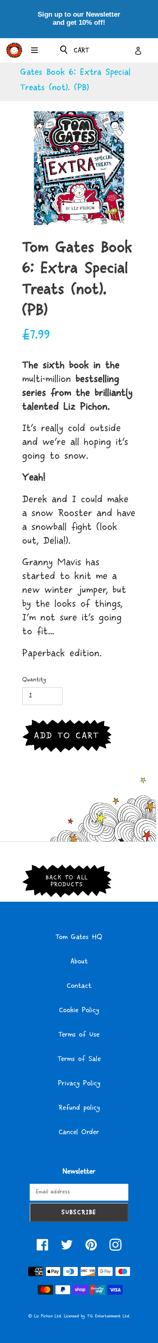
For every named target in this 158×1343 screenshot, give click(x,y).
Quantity (34, 679)
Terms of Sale (79, 1059)
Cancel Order (79, 1132)
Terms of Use (79, 1035)
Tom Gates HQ (79, 937)
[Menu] (34, 49)
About (79, 961)
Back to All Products (67, 881)
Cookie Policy (79, 1010)
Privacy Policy (79, 1083)
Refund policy (79, 1108)
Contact (79, 986)
